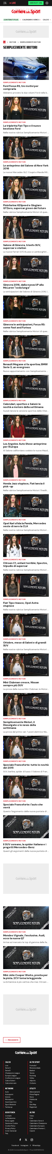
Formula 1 (33, 1066)
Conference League (12, 1078)
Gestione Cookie (11, 1123)
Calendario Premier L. (38, 1128)
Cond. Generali (10, 1131)
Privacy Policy (10, 1128)
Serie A (8, 1068)
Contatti (8, 1116)
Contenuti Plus (11, 20)
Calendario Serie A (30, 20)
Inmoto (7, 1097)
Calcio (46, 20)
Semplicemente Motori (30, 42)
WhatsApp (36, 1145)
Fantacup (8, 1107)
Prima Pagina (34, 1094)
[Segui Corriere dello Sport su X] (26, 1139)
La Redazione (10, 1118)
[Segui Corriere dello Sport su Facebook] (20, 1139)
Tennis (32, 1073)
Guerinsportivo (10, 1102)
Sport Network (10, 1104)
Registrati (33, 1107)
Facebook (15, 1145)
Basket (32, 1070)
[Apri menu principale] (5, 3)
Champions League (12, 1073)
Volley (32, 1078)
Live (14, 3)
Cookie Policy (10, 1126)
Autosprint (9, 1094)
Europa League (11, 1076)
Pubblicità (33, 1099)
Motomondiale (35, 1068)
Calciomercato (10, 1083)
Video (32, 1116)
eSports (33, 1081)
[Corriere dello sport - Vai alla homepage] (26, 11)
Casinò (32, 1131)
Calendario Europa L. (37, 1126)
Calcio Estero (10, 1081)
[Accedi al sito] (47, 3)
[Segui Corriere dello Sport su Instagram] (31, 1139)
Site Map (33, 1104)
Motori (12, 42)
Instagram (24, 1145)
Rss (31, 1102)
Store (32, 1097)
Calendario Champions (38, 1123)
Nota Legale (9, 1121)
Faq (6, 1133)
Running (33, 1076)
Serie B (7, 1070)
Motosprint (9, 1099)
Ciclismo (33, 1083)
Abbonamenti (35, 1092)
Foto (31, 1118)
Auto (7, 1092)
